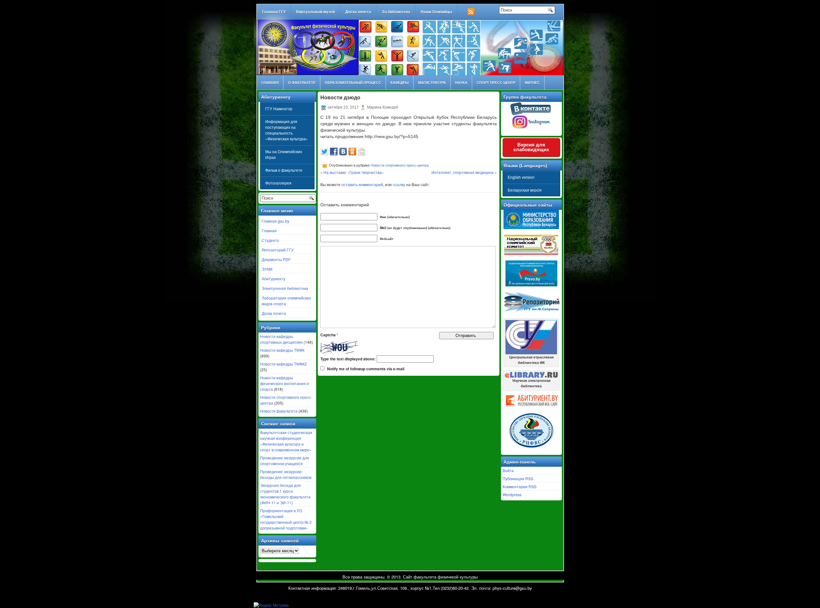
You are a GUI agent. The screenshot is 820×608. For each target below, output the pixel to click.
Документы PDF (276, 259)
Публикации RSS (518, 478)
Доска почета (358, 12)
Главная (270, 82)
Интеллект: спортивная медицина (462, 172)
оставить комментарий (362, 184)
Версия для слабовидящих (531, 147)
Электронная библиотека (285, 288)
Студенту (270, 240)
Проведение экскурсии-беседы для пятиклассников (285, 474)
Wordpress (512, 494)
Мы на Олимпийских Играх (283, 154)
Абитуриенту (273, 278)
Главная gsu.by (275, 221)
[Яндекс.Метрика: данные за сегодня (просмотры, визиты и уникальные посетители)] (271, 605)
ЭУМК (267, 269)
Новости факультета (279, 411)
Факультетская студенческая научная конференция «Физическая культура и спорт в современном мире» (286, 441)
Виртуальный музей (315, 12)
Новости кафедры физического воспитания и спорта (284, 383)
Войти (508, 470)
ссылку (399, 184)
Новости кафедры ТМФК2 (283, 363)
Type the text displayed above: (348, 359)
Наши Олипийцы (436, 12)
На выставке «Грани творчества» (354, 172)
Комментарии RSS (520, 486)
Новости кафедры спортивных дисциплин (281, 339)
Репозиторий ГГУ (278, 249)
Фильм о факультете (283, 170)
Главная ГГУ (273, 12)
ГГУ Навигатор (278, 108)
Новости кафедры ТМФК (282, 350)
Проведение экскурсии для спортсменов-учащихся (284, 460)
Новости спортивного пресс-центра (400, 165)
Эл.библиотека (395, 12)
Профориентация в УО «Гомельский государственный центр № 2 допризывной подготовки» (286, 519)
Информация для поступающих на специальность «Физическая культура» (286, 130)
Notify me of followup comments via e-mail (365, 369)
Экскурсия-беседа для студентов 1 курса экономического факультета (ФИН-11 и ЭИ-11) (285, 493)
